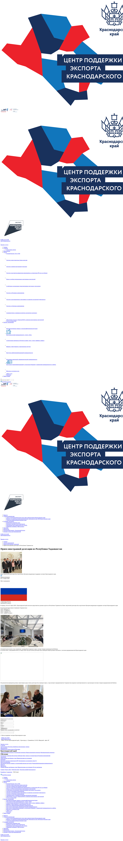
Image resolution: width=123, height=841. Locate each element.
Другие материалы (37, 767)
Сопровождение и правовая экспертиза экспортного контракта (21, 312)
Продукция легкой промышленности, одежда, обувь (19, 334)
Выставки (17, 749)
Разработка (3, 772)
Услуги (5, 252)
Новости (5, 515)
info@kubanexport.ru (5, 241)
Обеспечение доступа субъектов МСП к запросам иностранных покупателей (25, 319)
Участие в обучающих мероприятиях (15, 293)
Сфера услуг (9, 373)
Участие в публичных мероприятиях (15, 306)
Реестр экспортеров (5, 762)
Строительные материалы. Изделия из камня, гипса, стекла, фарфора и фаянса (25, 340)
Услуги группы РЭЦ (11, 321)
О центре (5, 248)
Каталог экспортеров (8, 322)
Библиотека (6, 529)
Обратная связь (15, 769)
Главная (5, 247)
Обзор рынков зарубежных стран (9, 758)
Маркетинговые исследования (24, 758)
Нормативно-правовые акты (13, 522)
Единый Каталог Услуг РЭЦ (13, 253)
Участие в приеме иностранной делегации (16, 266)
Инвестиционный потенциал (33, 752)
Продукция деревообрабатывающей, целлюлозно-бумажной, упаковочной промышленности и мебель (31, 364)
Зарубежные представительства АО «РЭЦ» (16, 525)
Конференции (4, 749)
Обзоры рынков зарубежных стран (9, 767)
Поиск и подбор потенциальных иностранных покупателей (20, 279)
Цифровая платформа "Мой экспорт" (15, 526)
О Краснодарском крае (8, 516)
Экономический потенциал (7, 752)
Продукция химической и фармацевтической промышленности (21, 359)
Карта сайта (8, 769)
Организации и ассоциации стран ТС (28, 760)
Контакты (8, 375)
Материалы (3, 766)
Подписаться (4, 728)
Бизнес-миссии (11, 749)
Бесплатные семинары (6, 755)
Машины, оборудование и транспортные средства (18, 346)
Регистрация (8, 381)
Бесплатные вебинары (17, 755)
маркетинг (9, 772)
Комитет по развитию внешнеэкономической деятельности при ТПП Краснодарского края (28, 518)
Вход (3, 381)
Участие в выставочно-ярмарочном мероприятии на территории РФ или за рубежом (26, 273)
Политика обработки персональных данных (18, 746)
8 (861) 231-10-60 (5, 239)
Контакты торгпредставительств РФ (9, 760)
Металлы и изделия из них (12, 371)
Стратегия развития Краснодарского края (16, 520)
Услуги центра (4, 746)
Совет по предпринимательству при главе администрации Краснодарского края (25, 517)
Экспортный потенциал (20, 752)
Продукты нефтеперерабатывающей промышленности (19, 352)
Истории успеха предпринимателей (12, 531)
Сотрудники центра (11, 249)
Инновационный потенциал (47, 752)
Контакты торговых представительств (15, 524)
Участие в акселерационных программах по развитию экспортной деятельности (25, 299)
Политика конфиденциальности (28, 769)
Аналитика (3, 757)
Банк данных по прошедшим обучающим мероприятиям (36, 755)
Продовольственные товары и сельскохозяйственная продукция (21, 328)
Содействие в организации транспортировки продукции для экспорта (23, 286)
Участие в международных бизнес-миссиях (16, 260)
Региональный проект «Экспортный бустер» (14, 530)
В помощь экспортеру (8, 521)
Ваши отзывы (6, 376)
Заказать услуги (4, 244)
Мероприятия (6, 251)
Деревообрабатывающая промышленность (42, 763)
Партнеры (5, 527)
